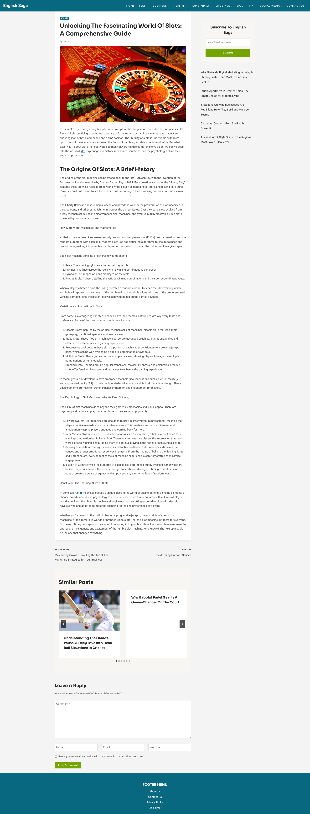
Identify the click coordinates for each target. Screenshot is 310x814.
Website (155, 747)
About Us (155, 791)
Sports (64, 18)
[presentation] (89, 610)
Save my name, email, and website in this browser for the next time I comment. (101, 756)
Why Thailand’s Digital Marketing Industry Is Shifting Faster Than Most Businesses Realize (227, 77)
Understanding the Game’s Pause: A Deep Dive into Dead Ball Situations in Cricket (88, 643)
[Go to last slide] (63, 624)
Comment (63, 704)
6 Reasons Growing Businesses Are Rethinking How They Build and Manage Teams (225, 110)
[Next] (182, 624)
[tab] (116, 661)
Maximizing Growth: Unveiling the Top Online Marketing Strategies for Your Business (81, 555)
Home (130, 5)
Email (107, 747)
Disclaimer (155, 808)
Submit (228, 53)
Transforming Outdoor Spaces (172, 552)
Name (60, 747)
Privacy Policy (155, 802)
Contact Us (295, 5)
